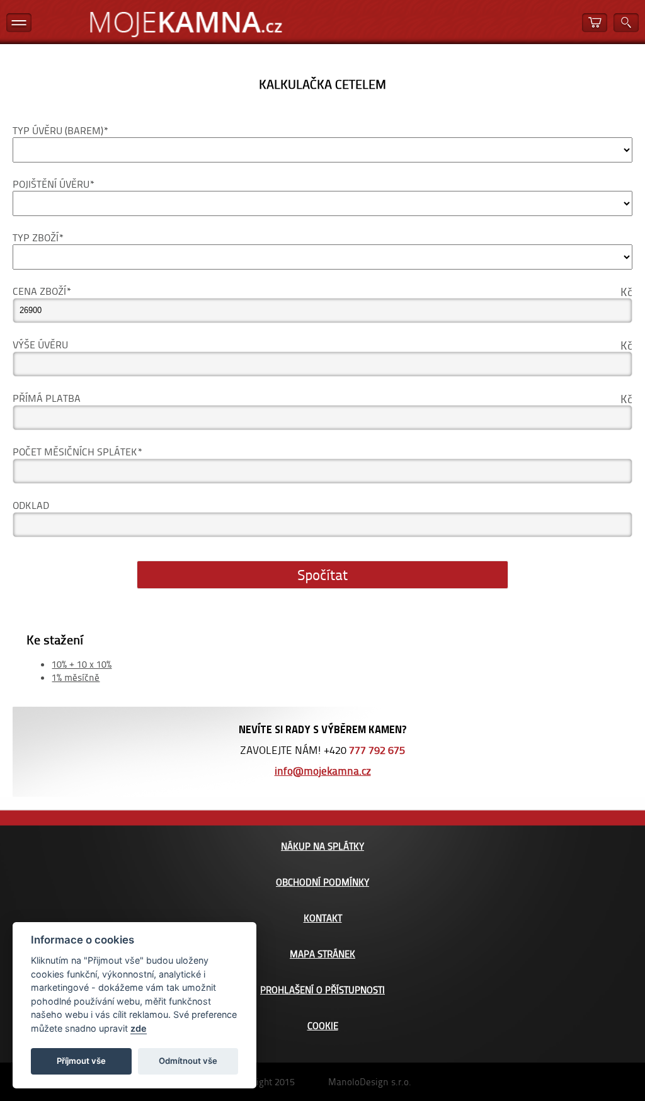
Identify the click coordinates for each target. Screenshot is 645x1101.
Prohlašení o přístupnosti (322, 989)
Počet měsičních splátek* (77, 451)
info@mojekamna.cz (323, 770)
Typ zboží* (38, 237)
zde (138, 1028)
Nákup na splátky (322, 846)
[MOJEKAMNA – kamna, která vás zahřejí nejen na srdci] (185, 24)
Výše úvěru (40, 344)
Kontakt (323, 918)
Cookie (322, 1025)
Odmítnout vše (188, 1061)
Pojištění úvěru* (53, 183)
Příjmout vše (81, 1061)
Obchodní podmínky (322, 882)
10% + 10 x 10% (81, 664)
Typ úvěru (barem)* (60, 130)
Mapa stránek (322, 954)
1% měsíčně (76, 677)
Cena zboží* (42, 290)
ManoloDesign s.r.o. (369, 1081)
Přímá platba (47, 398)
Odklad (31, 505)
